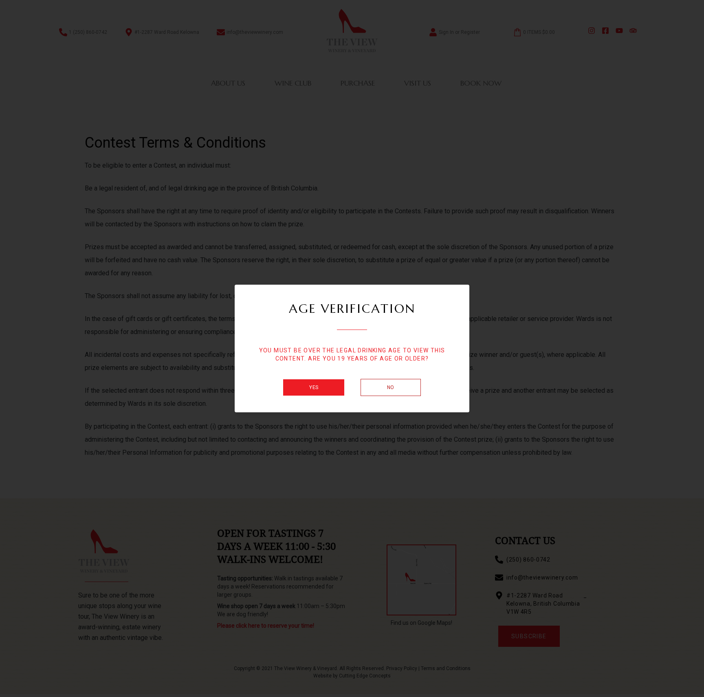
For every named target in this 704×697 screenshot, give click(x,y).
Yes (313, 387)
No (390, 387)
